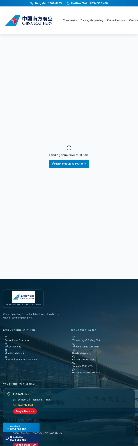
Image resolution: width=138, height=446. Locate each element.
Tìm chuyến (70, 20)
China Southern (116, 20)
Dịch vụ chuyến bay (92, 20)
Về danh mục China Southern (69, 163)
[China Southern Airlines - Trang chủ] (30, 20)
